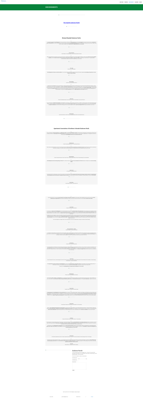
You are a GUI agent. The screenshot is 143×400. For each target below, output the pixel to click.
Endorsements (131, 2)
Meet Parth (121, 2)
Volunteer (136, 2)
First (79, 358)
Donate (140, 2)
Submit (73, 370)
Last (86, 358)
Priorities (126, 2)
